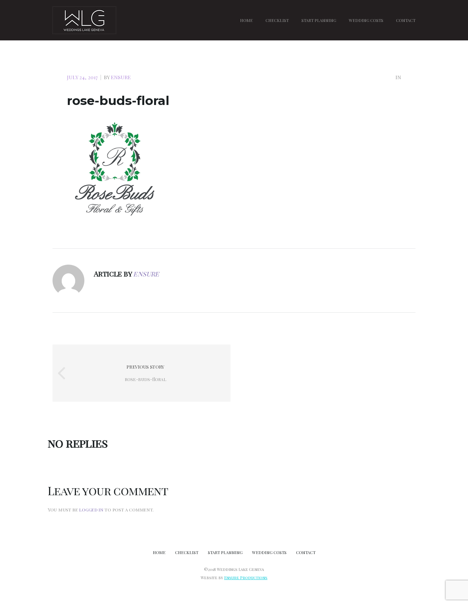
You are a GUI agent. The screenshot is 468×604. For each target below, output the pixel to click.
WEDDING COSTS (366, 20)
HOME (246, 20)
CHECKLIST (277, 20)
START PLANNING (318, 20)
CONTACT (405, 20)
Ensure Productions (245, 577)
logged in (91, 509)
